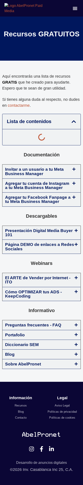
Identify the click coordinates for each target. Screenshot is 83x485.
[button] (75, 8)
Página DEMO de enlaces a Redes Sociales (39, 246)
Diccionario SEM (22, 344)
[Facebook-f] (41, 449)
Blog (10, 354)
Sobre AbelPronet (23, 364)
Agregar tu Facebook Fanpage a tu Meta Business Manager (38, 199)
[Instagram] (31, 449)
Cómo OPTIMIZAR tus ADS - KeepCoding (33, 294)
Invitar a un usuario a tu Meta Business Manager (34, 171)
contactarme (19, 105)
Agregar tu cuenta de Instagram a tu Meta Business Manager (37, 185)
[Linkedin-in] (51, 449)
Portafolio (15, 335)
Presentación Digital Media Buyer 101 (39, 232)
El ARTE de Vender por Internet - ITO (37, 279)
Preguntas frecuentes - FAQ (33, 325)
